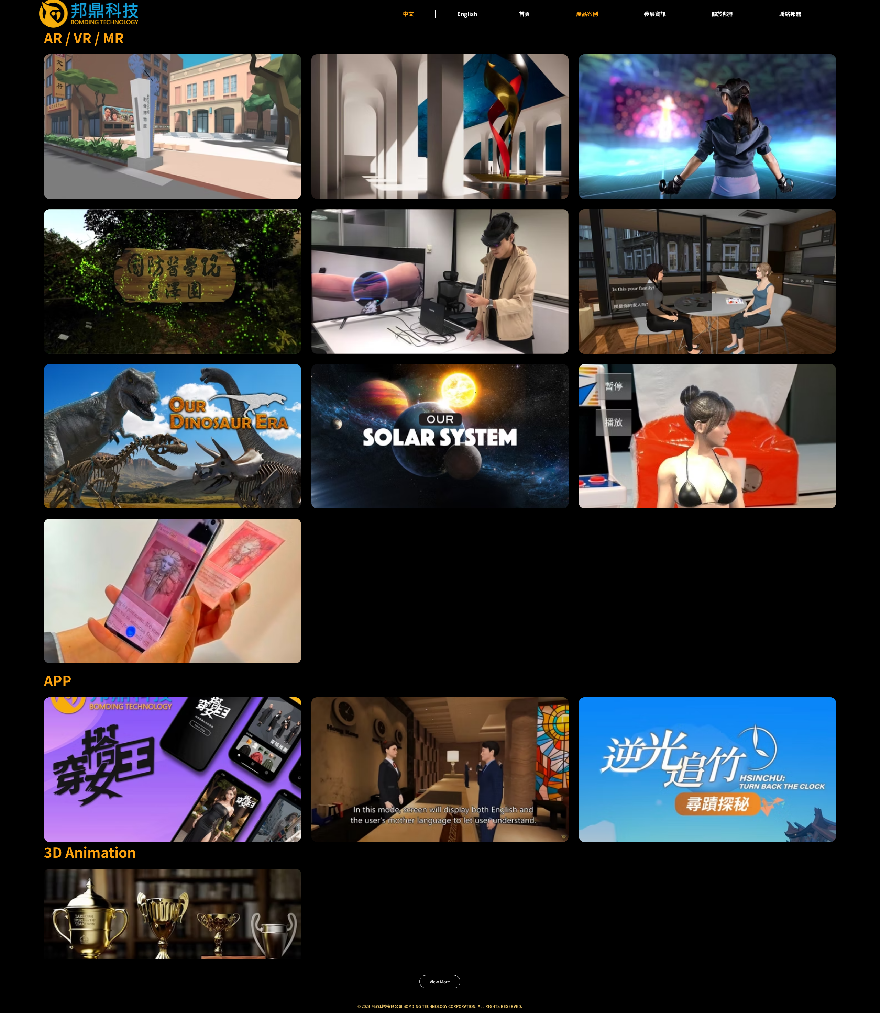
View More (440, 981)
